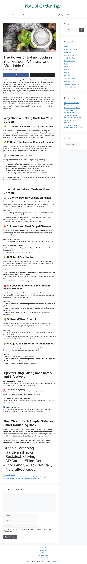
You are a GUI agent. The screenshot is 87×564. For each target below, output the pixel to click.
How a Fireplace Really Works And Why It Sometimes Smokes (72, 110)
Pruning (66, 72)
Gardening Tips (69, 58)
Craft (66, 46)
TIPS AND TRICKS (70, 78)
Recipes (67, 75)
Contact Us (48, 15)
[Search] (81, 30)
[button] (71, 14)
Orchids (67, 69)
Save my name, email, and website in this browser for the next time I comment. (28, 531)
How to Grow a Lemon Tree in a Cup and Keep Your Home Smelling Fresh (27, 477)
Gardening (67, 52)
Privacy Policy (59, 15)
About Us (21, 15)
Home (13, 15)
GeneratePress (55, 561)
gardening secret (10, 475)
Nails (66, 64)
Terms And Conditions (34, 15)
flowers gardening (70, 49)
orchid (66, 67)
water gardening (70, 87)
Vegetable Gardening (71, 84)
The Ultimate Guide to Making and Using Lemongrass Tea (23, 478)
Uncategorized (69, 81)
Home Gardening (70, 61)
